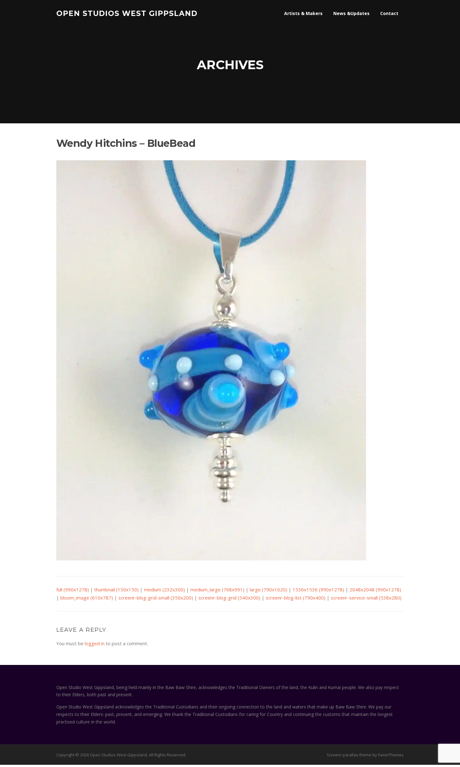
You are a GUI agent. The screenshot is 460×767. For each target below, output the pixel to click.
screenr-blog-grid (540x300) (229, 598)
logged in (95, 643)
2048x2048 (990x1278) (375, 589)
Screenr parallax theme (349, 755)
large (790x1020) (268, 589)
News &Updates (351, 13)
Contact (389, 13)
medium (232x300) (164, 589)
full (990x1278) (72, 589)
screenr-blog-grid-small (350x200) (155, 598)
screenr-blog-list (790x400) (295, 598)
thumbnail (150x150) (116, 589)
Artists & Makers (303, 13)
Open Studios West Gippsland (126, 13)
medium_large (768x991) (217, 589)
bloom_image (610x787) (86, 598)
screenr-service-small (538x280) (366, 598)
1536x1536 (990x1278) (318, 589)
